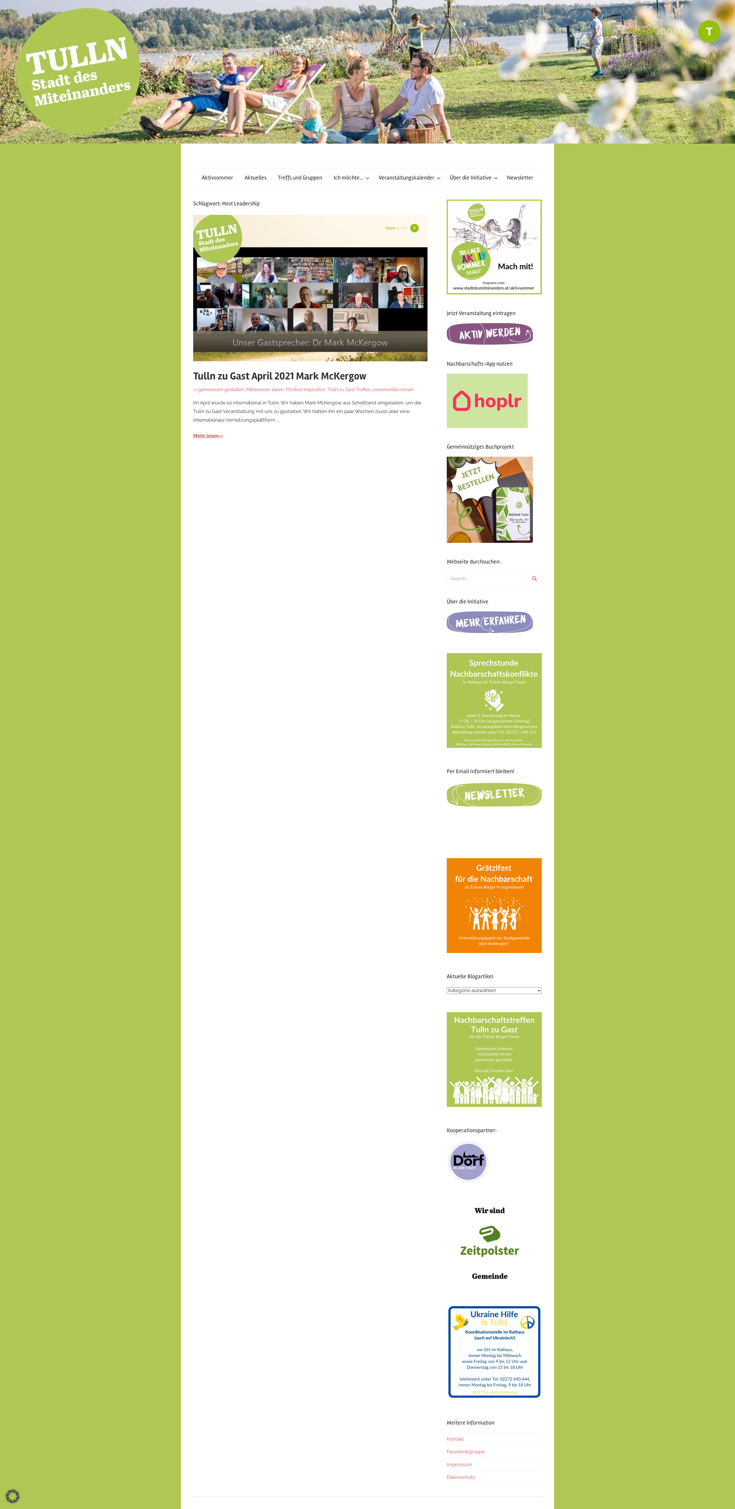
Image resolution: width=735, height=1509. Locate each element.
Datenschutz (461, 1477)
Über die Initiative (471, 177)
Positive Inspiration (305, 389)
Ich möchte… (348, 177)
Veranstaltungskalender (406, 177)
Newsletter (520, 177)
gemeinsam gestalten (221, 389)
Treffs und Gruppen (300, 177)
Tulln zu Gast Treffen (349, 389)
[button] (12, 1496)
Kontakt (455, 1439)
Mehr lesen (206, 436)
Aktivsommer (217, 177)
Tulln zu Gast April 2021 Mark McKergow (279, 376)
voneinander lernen (393, 389)
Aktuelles (255, 177)
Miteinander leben (265, 389)
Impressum (459, 1464)
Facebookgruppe (466, 1451)
